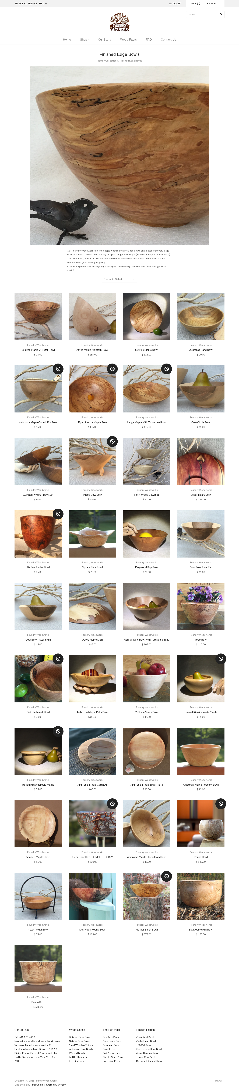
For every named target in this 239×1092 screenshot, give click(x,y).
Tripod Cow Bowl (92, 494)
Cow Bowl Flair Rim (201, 567)
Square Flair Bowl (92, 567)
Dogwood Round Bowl (92, 929)
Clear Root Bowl (145, 1037)
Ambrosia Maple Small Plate (147, 784)
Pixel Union (37, 1084)
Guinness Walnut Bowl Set (38, 494)
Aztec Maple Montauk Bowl (92, 349)
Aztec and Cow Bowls (81, 1048)
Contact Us (168, 39)
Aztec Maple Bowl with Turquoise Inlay (146, 639)
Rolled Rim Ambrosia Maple (38, 784)
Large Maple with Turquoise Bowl (146, 422)
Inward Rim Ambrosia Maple (201, 712)
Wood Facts (128, 39)
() (195, 3)
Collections (111, 60)
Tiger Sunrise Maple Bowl (92, 422)
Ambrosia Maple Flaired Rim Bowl (146, 856)
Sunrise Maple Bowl (146, 349)
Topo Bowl (201, 639)
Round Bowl (201, 856)
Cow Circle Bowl (200, 422)
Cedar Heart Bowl (201, 494)
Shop (83, 39)
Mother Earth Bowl (146, 929)
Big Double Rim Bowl (201, 929)
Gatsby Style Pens (113, 1056)
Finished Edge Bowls (80, 1037)
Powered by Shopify (55, 1084)
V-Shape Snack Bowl (146, 712)
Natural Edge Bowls (79, 1041)
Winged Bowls (77, 1052)
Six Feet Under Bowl (38, 567)
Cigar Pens (109, 1048)
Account (175, 3)
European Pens (111, 1045)
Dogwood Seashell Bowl (149, 1060)
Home (67, 39)
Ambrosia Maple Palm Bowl (92, 712)
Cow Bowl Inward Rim (38, 639)
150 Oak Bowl (144, 1045)
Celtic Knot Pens (112, 1041)
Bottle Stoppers (78, 1056)
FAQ (149, 39)
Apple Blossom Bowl (147, 1052)
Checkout (214, 3)
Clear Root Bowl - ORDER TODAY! (92, 856)
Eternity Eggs (76, 1060)
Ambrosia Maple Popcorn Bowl (201, 784)
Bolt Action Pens (112, 1052)
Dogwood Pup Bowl (146, 567)
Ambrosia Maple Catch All (92, 784)
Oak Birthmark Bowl (38, 712)
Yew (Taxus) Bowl (38, 929)
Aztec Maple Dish (92, 639)
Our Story (104, 39)
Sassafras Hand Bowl (201, 349)
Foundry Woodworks (38, 345)
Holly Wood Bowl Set (146, 494)
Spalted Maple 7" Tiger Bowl (38, 349)
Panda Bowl (38, 1002)
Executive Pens (111, 1060)
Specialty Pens (111, 1037)
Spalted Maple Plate (38, 856)
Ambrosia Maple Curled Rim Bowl (38, 422)
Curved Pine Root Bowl (149, 1048)
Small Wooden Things (81, 1045)
